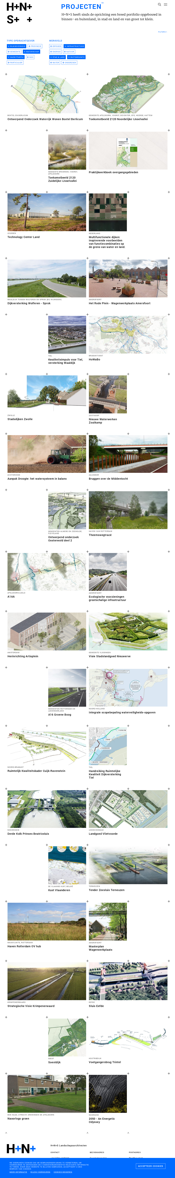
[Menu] (165, 4)
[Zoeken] (159, 4)
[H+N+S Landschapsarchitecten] (21, 1156)
